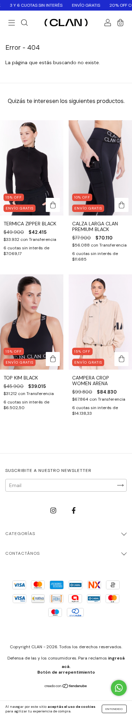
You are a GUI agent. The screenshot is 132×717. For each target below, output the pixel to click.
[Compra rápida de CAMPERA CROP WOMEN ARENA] (121, 359)
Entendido (114, 709)
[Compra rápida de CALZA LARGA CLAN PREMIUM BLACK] (121, 205)
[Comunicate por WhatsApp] (119, 688)
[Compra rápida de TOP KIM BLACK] (53, 359)
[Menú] (11, 23)
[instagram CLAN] (54, 510)
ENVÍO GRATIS (78, 5)
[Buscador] (24, 23)
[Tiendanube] (66, 686)
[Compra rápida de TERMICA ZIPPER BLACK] (53, 205)
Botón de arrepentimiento (66, 672)
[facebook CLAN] (74, 510)
